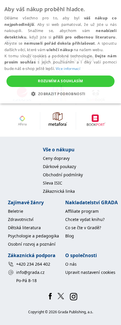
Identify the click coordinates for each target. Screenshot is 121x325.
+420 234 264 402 (33, 264)
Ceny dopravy (56, 158)
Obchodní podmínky (63, 174)
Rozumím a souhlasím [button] (60, 80)
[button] (60, 94)
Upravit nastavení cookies (90, 272)
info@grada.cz (30, 272)
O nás (71, 264)
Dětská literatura (24, 227)
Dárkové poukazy (59, 166)
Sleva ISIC (52, 183)
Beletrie (15, 211)
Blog (69, 236)
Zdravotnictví (20, 219)
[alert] (60, 51)
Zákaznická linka (59, 191)
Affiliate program (82, 211)
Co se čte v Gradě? (83, 227)
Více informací (68, 68)
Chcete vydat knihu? (85, 219)
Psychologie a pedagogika (33, 236)
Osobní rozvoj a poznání (32, 244)
